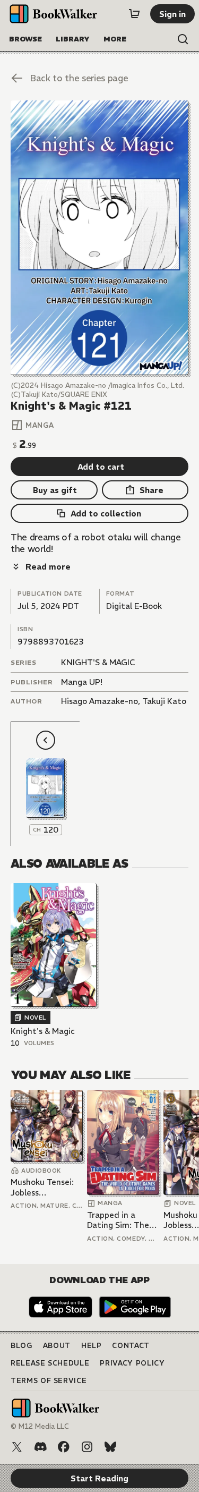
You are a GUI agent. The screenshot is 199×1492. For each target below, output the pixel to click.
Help (91, 1345)
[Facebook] (63, 1446)
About (57, 1345)
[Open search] (183, 39)
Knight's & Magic (43, 1031)
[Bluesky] (110, 1446)
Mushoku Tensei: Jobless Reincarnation (42, 1187)
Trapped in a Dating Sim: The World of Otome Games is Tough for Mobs (119, 1220)
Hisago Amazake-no (99, 701)
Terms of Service (48, 1380)
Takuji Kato (164, 701)
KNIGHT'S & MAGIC (98, 662)
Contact (131, 1345)
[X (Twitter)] (17, 1446)
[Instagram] (87, 1446)
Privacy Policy (132, 1363)
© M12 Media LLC (40, 1426)
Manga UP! (81, 682)
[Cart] (134, 14)
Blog (21, 1345)
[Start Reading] (99, 237)
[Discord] (40, 1446)
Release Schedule (50, 1363)
